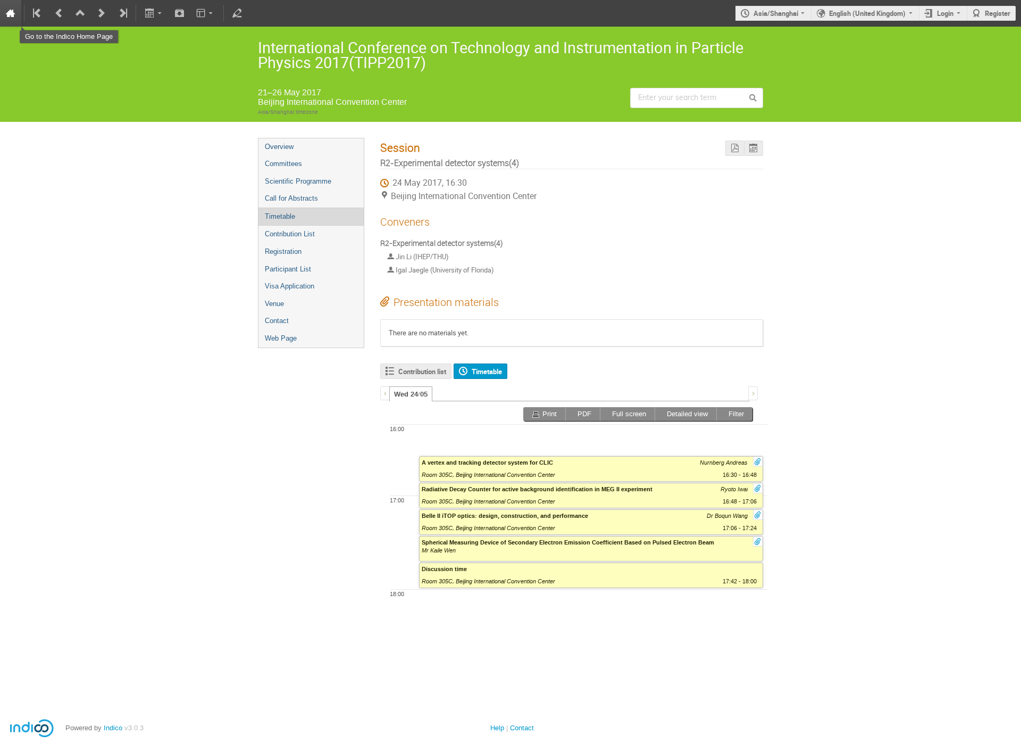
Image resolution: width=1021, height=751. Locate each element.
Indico (113, 727)
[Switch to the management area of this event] (237, 13)
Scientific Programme (298, 181)
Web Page (281, 338)
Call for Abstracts (291, 198)
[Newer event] (101, 13)
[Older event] (59, 13)
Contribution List (290, 234)
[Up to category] (80, 13)
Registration (283, 251)
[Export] (154, 13)
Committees (283, 164)
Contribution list (422, 371)
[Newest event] (122, 13)
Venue (274, 304)
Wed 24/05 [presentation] (411, 394)
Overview (279, 147)
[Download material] (179, 13)
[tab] (410, 393)
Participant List (288, 269)
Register (997, 13)
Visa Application (289, 286)
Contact (277, 321)
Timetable (280, 216)
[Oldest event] (37, 13)
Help (497, 727)
